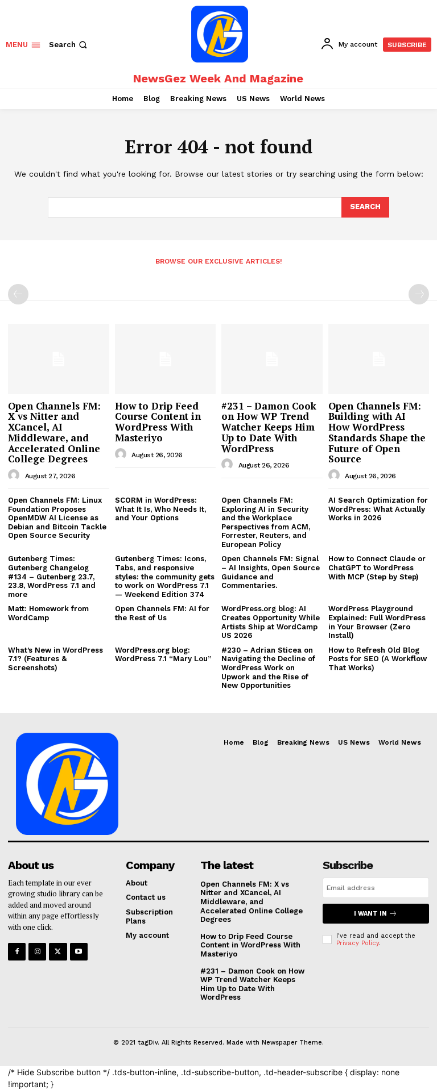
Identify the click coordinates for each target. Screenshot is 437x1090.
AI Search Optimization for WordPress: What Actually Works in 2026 (378, 509)
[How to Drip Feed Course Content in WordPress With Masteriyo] (165, 359)
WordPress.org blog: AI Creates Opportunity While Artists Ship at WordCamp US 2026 (270, 622)
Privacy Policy (357, 943)
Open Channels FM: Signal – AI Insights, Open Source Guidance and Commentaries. (270, 572)
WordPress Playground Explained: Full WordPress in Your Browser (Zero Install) (377, 622)
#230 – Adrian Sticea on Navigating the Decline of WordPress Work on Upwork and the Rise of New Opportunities (268, 668)
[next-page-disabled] (419, 294)
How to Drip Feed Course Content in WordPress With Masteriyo (158, 421)
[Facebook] (17, 951)
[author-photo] (15, 475)
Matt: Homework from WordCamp (48, 613)
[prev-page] (18, 294)
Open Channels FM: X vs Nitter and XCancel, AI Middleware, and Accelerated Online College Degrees (54, 432)
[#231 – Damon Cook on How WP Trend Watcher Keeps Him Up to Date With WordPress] (272, 359)
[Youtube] (79, 951)
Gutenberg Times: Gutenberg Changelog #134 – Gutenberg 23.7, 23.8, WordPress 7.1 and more (52, 576)
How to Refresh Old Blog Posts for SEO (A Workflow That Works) (377, 659)
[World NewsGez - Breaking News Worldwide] (219, 34)
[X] (58, 951)
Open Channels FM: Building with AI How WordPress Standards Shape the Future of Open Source (377, 432)
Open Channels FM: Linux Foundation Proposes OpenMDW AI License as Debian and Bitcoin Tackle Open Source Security (57, 518)
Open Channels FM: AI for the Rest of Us (162, 613)
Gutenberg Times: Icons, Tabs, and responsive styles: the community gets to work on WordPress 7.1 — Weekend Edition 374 (165, 576)
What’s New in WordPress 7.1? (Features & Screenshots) (55, 659)
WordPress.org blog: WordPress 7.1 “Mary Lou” (163, 654)
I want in (370, 913)
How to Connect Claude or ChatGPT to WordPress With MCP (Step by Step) (377, 567)
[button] (69, 45)
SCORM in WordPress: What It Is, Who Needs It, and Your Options (160, 509)
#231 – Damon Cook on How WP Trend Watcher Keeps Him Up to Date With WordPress (268, 427)
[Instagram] (37, 951)
